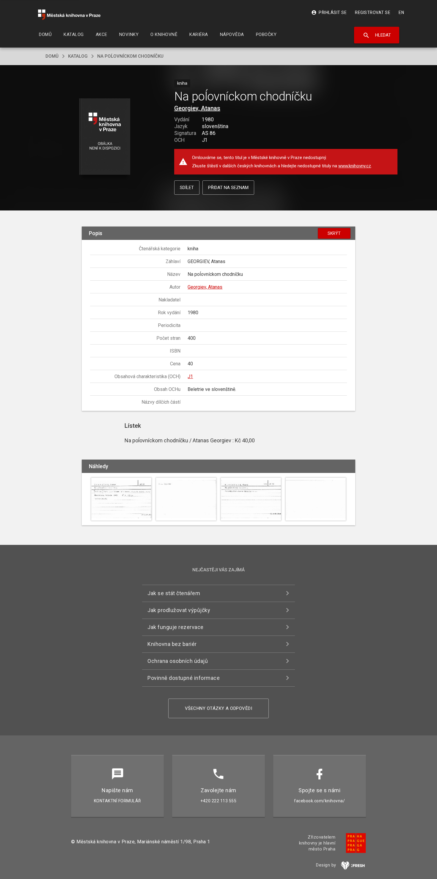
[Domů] (69, 14)
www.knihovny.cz (354, 166)
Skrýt (334, 233)
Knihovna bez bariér (172, 644)
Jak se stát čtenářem (173, 593)
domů (52, 56)
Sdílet (187, 187)
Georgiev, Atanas (197, 108)
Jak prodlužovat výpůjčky (178, 610)
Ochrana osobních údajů (177, 661)
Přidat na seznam (228, 187)
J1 (190, 376)
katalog (78, 56)
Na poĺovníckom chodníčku (130, 56)
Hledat (377, 35)
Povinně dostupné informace (183, 678)
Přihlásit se (329, 12)
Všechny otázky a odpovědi (218, 708)
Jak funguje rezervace (175, 627)
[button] (105, 137)
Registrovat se (372, 12)
